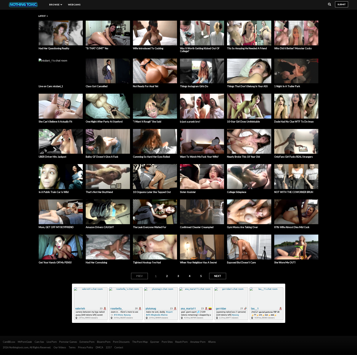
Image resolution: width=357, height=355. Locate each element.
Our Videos (60, 347)
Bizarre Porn (103, 341)
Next (217, 275)
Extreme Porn (87, 341)
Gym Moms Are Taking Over (242, 227)
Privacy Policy (85, 347)
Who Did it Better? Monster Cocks (293, 48)
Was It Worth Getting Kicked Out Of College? (199, 49)
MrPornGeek (25, 341)
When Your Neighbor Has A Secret (198, 262)
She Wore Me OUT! (285, 262)
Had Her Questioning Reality (54, 48)
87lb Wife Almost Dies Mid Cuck (291, 227)
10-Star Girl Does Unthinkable (243, 121)
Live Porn (52, 341)
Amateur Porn (197, 341)
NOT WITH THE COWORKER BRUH (293, 192)
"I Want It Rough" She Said (147, 121)
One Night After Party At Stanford (104, 121)
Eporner (154, 341)
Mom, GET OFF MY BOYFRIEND (56, 227)
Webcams (74, 4)
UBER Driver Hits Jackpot (52, 156)
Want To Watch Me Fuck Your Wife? (199, 156)
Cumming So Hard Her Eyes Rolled (151, 156)
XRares (212, 341)
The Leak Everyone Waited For (149, 227)
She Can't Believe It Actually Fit (55, 121)
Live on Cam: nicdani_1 (51, 86)
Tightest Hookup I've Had (147, 262)
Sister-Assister (188, 192)
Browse (54, 4)
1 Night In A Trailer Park (287, 86)
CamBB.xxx (9, 341)
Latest (42, 15)
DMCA (99, 347)
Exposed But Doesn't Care (241, 262)
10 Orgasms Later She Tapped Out (152, 192)
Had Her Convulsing (96, 262)
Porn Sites (167, 341)
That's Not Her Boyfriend (99, 192)
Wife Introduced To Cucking (148, 48)
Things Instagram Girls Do (194, 86)
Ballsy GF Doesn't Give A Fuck (102, 156)
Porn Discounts (121, 341)
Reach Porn (181, 341)
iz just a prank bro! (190, 121)
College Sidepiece (236, 192)
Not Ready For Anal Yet (145, 86)
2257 (109, 347)
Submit (341, 4)
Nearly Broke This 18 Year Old (243, 156)
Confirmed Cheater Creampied (196, 227)
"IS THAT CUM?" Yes (97, 48)
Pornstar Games (68, 341)
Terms (72, 347)
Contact (118, 347)
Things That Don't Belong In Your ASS (247, 86)
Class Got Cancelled (96, 86)
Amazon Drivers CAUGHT (100, 227)
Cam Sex (39, 341)
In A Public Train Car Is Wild (54, 192)
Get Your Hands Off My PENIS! (55, 262)
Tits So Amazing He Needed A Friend (247, 48)
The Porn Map (140, 341)
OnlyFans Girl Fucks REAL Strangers (293, 156)
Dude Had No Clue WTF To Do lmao (294, 121)
